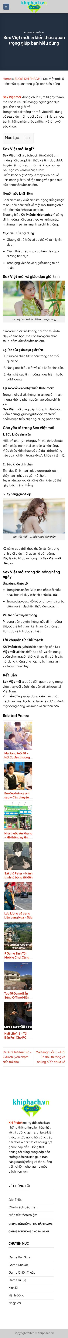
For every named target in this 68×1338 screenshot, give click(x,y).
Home (7, 79)
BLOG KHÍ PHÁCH (34, 32)
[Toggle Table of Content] (25, 138)
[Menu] (6, 7)
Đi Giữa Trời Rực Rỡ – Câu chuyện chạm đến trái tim (17, 1057)
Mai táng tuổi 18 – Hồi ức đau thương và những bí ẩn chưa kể (50, 1057)
